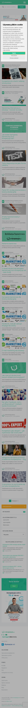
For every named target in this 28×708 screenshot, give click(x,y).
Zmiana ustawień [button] (14, 58)
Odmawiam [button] (14, 55)
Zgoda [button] (14, 53)
